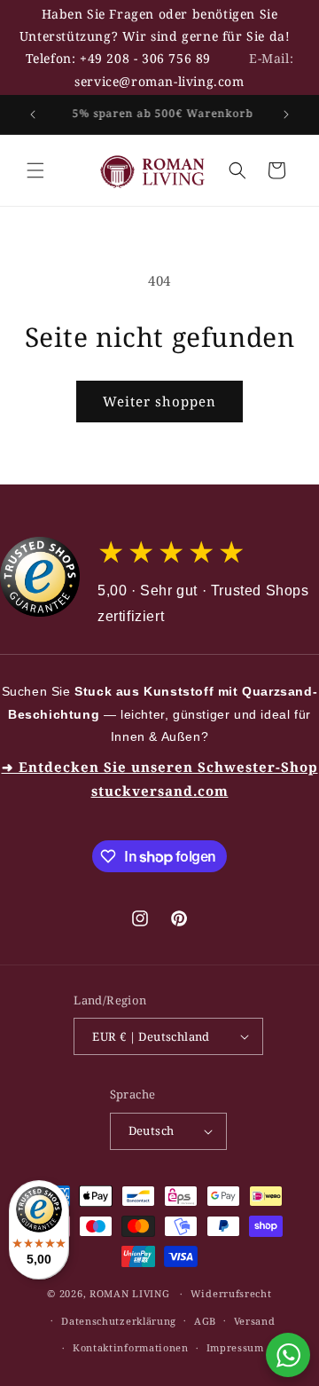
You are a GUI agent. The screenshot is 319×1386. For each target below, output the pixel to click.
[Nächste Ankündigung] (286, 114)
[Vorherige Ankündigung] (32, 114)
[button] (35, 170)
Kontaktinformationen (131, 1347)
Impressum (235, 1347)
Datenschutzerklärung (118, 1320)
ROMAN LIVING (129, 1293)
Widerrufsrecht (231, 1293)
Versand (255, 1320)
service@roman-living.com (159, 81)
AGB (205, 1320)
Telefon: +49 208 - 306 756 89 (118, 58)
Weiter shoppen (159, 401)
